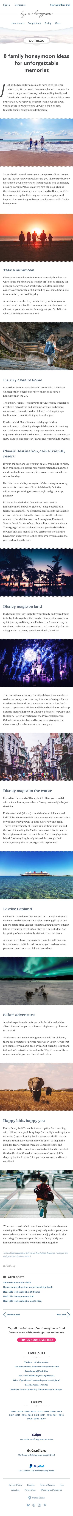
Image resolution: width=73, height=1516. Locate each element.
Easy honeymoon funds (36, 1385)
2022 (40, 1412)
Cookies (31, 1485)
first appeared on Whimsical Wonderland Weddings (33, 1252)
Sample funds (34, 23)
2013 (42, 1415)
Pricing (48, 23)
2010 (61, 1415)
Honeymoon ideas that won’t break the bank (28, 1287)
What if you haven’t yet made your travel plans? (36, 1380)
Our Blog (36, 41)
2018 (11, 1415)
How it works (18, 23)
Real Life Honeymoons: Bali (18, 1296)
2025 (20, 1412)
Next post (61, 1314)
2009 (29, 1419)
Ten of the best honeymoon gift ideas (37, 1376)
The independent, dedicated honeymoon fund (37, 1367)
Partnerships (30, 1490)
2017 (17, 1415)
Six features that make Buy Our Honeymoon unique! (36, 1389)
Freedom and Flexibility (36, 1371)
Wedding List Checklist (51, 1490)
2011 (55, 1415)
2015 (30, 1415)
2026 (13, 1412)
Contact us (20, 4)
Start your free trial (60, 4)
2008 (36, 1419)
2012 (49, 1415)
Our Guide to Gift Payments (36, 1439)
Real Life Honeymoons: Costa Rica (22, 1301)
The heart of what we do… (36, 1362)
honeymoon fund (54, 1328)
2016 (24, 1415)
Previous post (13, 1314)
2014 (36, 1415)
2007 (43, 1419)
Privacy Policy (15, 1485)
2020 (53, 1412)
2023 (33, 1412)
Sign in (6, 4)
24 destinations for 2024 (17, 1282)
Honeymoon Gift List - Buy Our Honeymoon (36, 14)
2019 (59, 1412)
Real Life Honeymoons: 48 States (21, 1292)
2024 (26, 1412)
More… (58, 23)
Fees (62, 1485)
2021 (46, 1412)
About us (15, 1490)
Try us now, (36, 1340)
